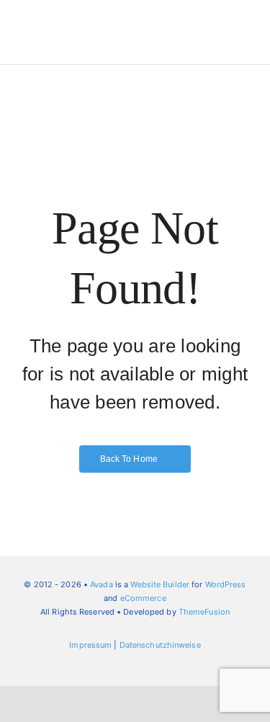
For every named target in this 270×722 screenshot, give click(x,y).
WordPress (225, 584)
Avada (101, 584)
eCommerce (143, 598)
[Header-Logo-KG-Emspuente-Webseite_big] (76, 16)
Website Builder (159, 584)
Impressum (90, 645)
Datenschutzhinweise (160, 645)
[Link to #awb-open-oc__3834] (225, 24)
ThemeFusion (204, 612)
